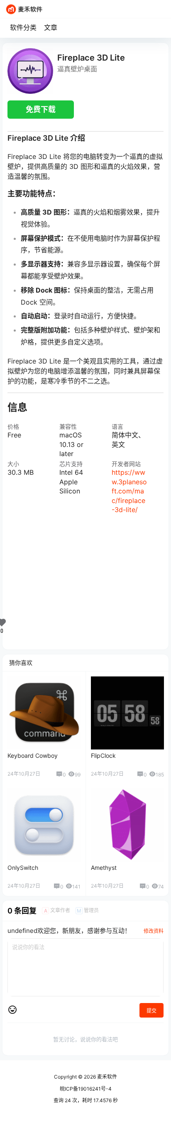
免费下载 (41, 109)
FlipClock (103, 755)
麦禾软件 (106, 1077)
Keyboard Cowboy (32, 755)
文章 (50, 27)
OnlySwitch (22, 867)
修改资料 (154, 931)
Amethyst (104, 867)
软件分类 (23, 27)
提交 (151, 1011)
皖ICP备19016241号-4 (86, 1089)
